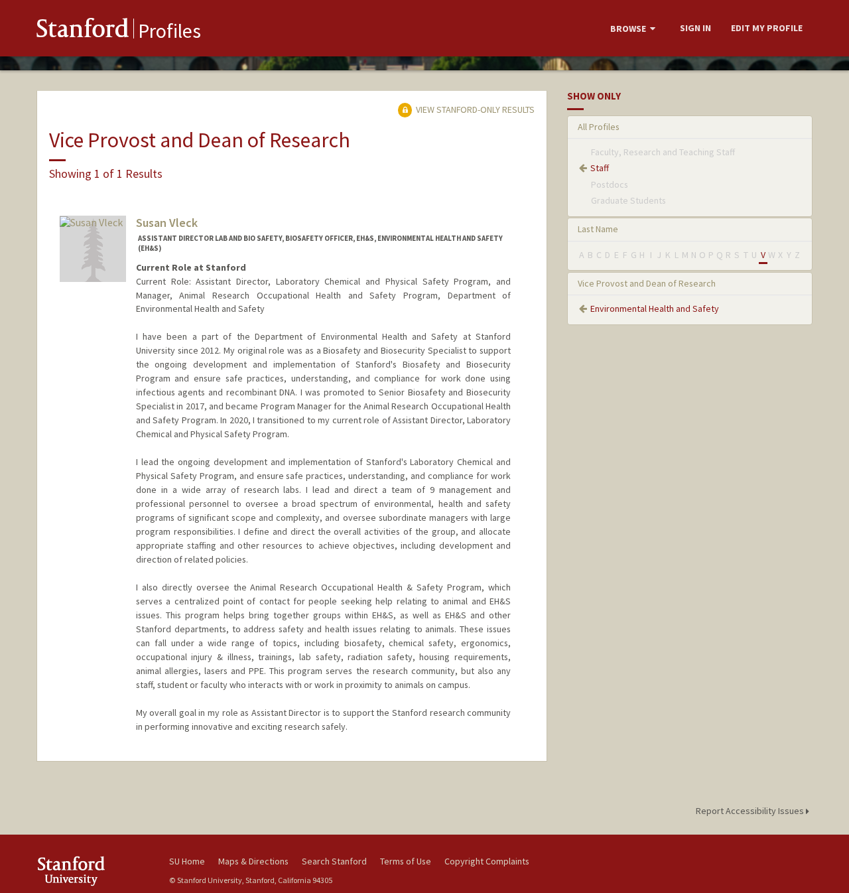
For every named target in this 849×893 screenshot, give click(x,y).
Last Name (598, 229)
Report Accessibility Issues (751, 811)
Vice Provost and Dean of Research (647, 283)
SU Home (187, 861)
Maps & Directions (253, 861)
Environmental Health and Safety (654, 308)
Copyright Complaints (486, 861)
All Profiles (599, 127)
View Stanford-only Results (474, 109)
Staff (599, 168)
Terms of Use (405, 861)
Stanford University (92, 871)
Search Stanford (334, 861)
